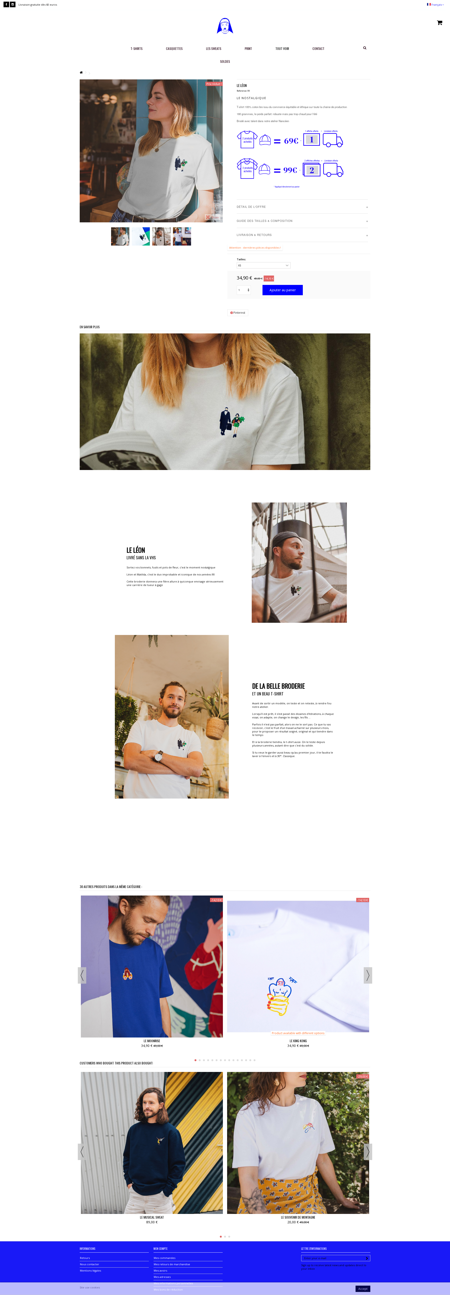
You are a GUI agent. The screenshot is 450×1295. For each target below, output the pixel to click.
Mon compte (161, 1248)
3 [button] (204, 1060)
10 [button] (233, 1060)
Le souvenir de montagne (298, 1217)
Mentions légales (90, 1270)
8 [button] (225, 1060)
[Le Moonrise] (152, 966)
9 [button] (229, 1060)
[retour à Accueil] (81, 72)
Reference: (242, 90)
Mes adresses (162, 1277)
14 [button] (250, 1060)
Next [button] (368, 975)
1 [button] (195, 1060)
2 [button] (200, 1060)
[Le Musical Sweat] (152, 1143)
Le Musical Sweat (152, 1217)
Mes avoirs (160, 1270)
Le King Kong (298, 1040)
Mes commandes (164, 1258)
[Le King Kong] (298, 966)
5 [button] (212, 1060)
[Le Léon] (151, 150)
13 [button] (246, 1060)
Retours (85, 1258)
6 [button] (217, 1060)
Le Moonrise (152, 1040)
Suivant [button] (220, 151)
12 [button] (242, 1060)
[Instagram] (12, 4)
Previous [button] (82, 975)
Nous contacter (89, 1264)
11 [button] (238, 1060)
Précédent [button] (82, 151)
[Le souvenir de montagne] (298, 1143)
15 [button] (254, 1060)
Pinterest (239, 313)
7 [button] (221, 1060)
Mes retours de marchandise (172, 1264)
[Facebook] (6, 4)
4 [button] (208, 1060)
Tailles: (242, 259)
